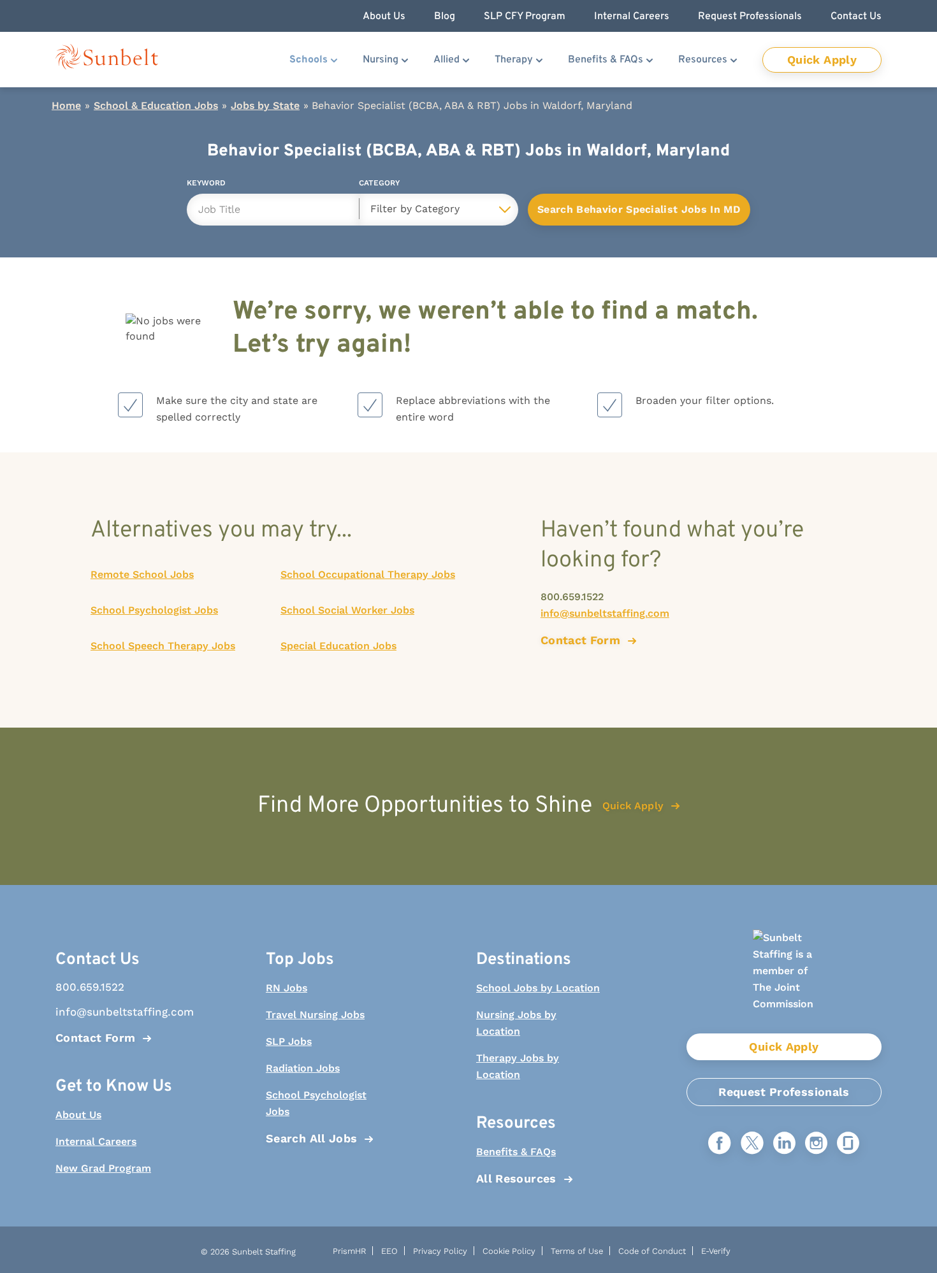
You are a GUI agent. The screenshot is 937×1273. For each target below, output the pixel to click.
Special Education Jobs (338, 646)
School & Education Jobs (156, 105)
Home (66, 105)
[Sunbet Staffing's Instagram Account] (816, 1144)
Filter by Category (415, 209)
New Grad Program (103, 1168)
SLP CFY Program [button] (524, 16)
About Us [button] (384, 16)
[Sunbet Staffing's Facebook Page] (719, 1144)
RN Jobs (286, 988)
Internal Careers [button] (631, 16)
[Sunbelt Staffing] (106, 59)
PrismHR (349, 1251)
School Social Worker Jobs (347, 610)
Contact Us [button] (856, 16)
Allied (446, 60)
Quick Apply (822, 59)
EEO (389, 1251)
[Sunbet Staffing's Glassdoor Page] (848, 1144)
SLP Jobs (289, 1041)
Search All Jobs (311, 1138)
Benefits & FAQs (605, 60)
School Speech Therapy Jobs (163, 646)
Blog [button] (444, 16)
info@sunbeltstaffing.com (605, 613)
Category (379, 185)
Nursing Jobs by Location (516, 1023)
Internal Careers (95, 1141)
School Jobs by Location (538, 988)
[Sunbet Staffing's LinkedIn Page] (784, 1144)
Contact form (580, 640)
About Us (78, 1115)
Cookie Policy (509, 1251)
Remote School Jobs (142, 574)
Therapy (514, 60)
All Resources (516, 1178)
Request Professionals (784, 1091)
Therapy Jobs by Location (517, 1066)
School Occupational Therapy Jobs (367, 574)
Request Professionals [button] (750, 16)
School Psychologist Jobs (154, 610)
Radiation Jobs (303, 1068)
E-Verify (715, 1251)
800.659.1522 (572, 597)
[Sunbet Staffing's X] (752, 1144)
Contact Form (95, 1037)
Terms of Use (577, 1251)
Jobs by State (265, 105)
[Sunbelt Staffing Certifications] (784, 981)
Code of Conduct (652, 1251)
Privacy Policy (440, 1251)
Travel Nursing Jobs (315, 1015)
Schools (308, 60)
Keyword (206, 185)
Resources (702, 60)
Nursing (380, 60)
